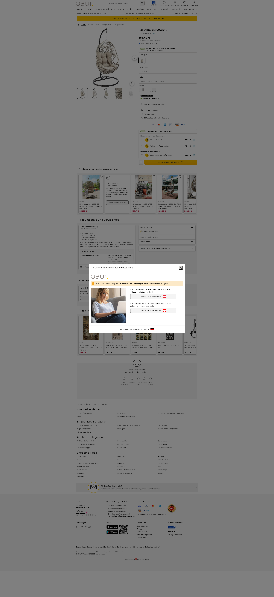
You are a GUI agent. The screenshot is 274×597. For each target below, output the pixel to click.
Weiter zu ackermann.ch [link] (151, 310)
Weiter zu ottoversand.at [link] (151, 296)
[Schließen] (181, 267)
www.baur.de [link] (135, 329)
